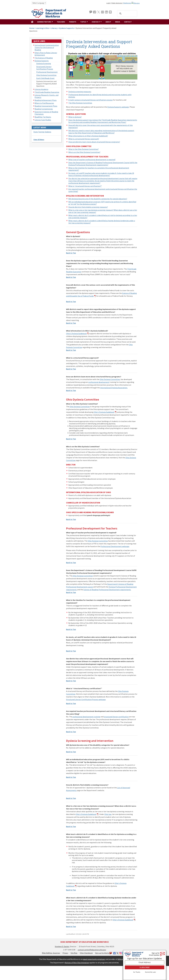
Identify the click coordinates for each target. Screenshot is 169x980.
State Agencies (117, 3)
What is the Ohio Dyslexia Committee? (83, 149)
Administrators (44, 22)
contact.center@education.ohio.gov (92, 950)
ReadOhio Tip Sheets (43, 117)
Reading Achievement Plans (46, 100)
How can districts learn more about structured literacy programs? (94, 142)
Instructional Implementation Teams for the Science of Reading (47, 47)
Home (31, 28)
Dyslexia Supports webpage (118, 107)
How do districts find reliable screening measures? (88, 207)
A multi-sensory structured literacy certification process (90, 100)
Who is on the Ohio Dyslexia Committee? (84, 152)
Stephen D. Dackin (62, 946)
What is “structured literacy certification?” (85, 186)
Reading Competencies (44, 109)
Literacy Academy (41, 89)
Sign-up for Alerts (102, 953)
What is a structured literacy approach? (83, 139)
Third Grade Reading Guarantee (47, 92)
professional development (98, 382)
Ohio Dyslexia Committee (46, 75)
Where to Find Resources (44, 103)
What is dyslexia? (75, 117)
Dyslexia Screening (43, 63)
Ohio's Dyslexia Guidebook (76, 333)
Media (117, 22)
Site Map (74, 953)
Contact (128, 22)
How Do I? (96, 22)
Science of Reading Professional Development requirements (107, 589)
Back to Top (71, 253)
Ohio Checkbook (86, 953)
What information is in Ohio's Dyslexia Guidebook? (88, 136)
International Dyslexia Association (113, 387)
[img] (32, 21)
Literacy (54, 28)
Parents (72, 22)
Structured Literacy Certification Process (44, 67)
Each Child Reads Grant (45, 78)
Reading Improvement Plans (46, 106)
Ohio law (107, 814)
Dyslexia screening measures (79, 91)
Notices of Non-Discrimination (77, 962)
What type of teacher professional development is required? (92, 159)
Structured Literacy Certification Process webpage (86, 699)
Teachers (61, 22)
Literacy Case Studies (43, 120)
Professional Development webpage (114, 546)
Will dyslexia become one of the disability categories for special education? (97, 199)
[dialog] (144, 965)
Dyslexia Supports (66, 28)
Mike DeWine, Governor (51, 953)
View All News (38, 139)
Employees (127, 3)
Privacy (65, 953)
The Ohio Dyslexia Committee (80, 103)
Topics (83, 22)
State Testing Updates (42, 132)
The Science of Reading (44, 58)
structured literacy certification (116, 717)
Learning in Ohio (42, 28)
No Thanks (136, 972)
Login (108, 3)
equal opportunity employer (94, 959)
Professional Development (47, 72)
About (108, 22)
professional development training (86, 717)
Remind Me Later (150, 972)
